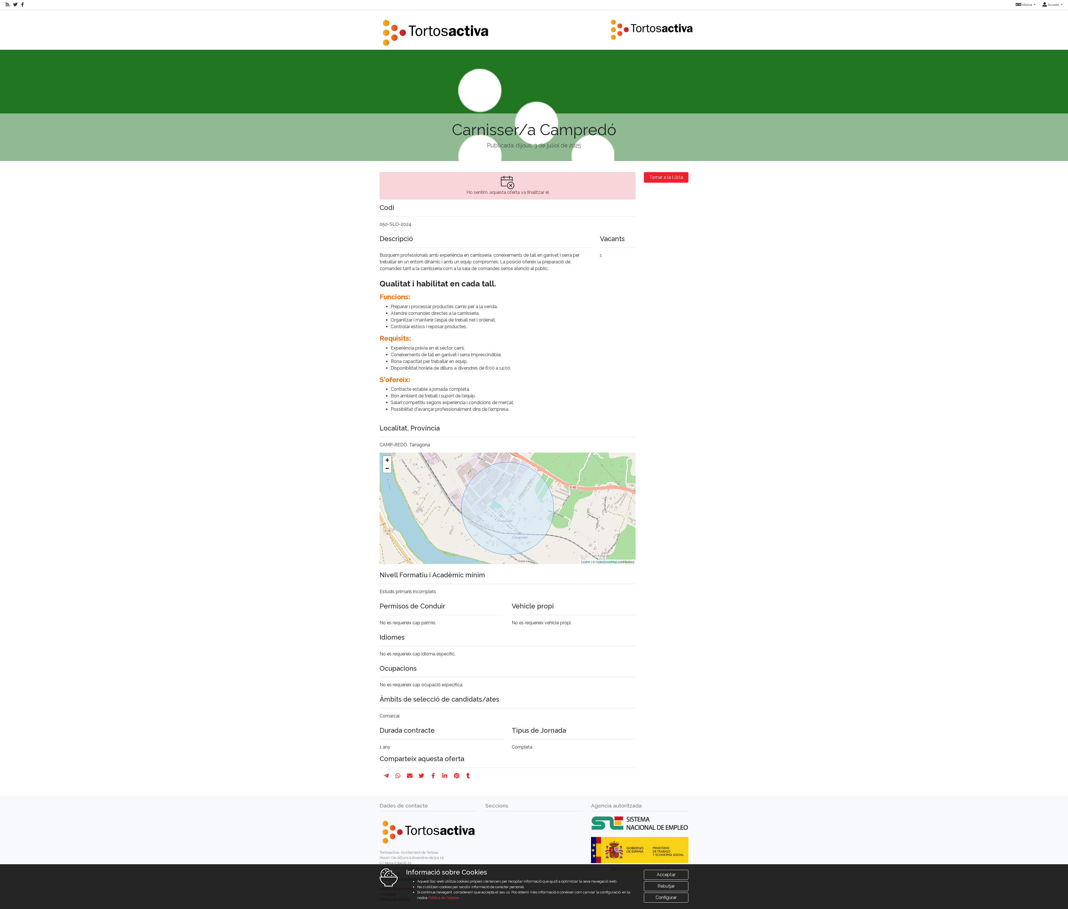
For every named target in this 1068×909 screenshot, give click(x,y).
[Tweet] (421, 775)
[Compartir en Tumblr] (468, 775)
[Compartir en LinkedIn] (444, 775)
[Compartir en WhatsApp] (397, 775)
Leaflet (585, 561)
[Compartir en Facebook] (433, 775)
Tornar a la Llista (666, 177)
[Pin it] (456, 775)
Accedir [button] (1053, 5)
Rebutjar (666, 886)
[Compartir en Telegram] (386, 775)
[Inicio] (435, 29)
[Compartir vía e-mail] (409, 775)
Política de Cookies (443, 898)
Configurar (666, 897)
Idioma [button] (1027, 5)
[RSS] (7, 5)
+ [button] (387, 460)
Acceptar (666, 874)
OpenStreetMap (606, 561)
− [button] (387, 468)
